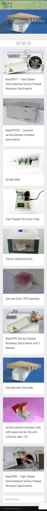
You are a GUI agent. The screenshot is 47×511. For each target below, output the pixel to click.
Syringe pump (13, 179)
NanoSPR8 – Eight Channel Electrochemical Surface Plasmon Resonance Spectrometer (23, 481)
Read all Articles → (13, 499)
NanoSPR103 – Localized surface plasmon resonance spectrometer (20, 134)
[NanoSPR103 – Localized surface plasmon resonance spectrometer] (23, 111)
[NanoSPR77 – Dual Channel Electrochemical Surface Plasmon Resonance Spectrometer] (23, 61)
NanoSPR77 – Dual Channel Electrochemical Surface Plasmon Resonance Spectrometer (23, 84)
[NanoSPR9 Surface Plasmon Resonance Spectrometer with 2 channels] (23, 321)
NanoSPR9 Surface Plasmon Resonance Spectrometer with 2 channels (23, 343)
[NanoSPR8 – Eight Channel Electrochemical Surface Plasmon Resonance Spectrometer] (23, 458)
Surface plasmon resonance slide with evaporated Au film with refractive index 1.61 (23, 432)
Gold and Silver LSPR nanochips (23, 298)
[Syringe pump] (23, 161)
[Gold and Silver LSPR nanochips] (23, 281)
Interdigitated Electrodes (27, 21)
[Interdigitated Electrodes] (23, 370)
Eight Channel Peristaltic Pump (22, 219)
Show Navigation (3, 3)
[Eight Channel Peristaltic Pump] (23, 201)
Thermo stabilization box (19, 259)
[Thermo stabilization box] (23, 241)
